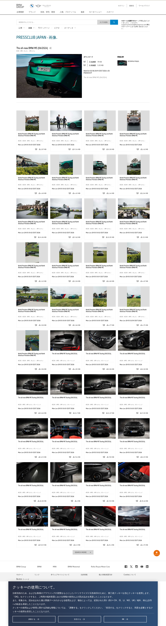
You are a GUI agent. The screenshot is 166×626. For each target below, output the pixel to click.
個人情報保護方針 (105, 574)
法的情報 (84, 574)
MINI (54, 566)
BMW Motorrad (74, 566)
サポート (19, 574)
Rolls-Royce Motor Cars (100, 566)
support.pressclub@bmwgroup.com (133, 25)
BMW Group (21, 566)
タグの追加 (104, 22)
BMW (39, 566)
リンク (37, 574)
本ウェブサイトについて (60, 574)
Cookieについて (130, 574)
